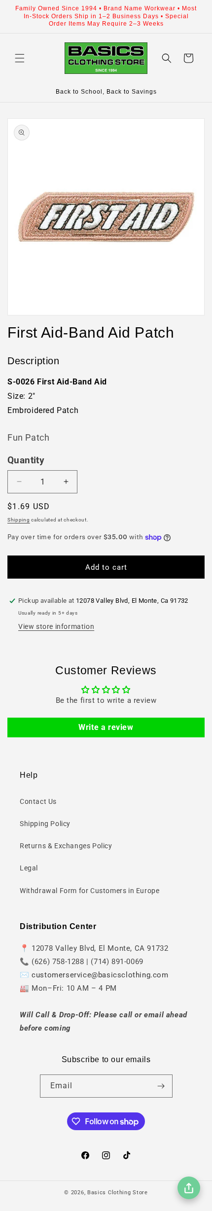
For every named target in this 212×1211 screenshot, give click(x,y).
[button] (20, 58)
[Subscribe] (161, 1086)
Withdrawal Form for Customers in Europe (89, 891)
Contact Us (38, 801)
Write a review (105, 727)
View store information (56, 626)
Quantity (25, 460)
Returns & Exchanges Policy (66, 846)
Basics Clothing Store (117, 1192)
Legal (29, 868)
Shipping (18, 519)
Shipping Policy (45, 824)
